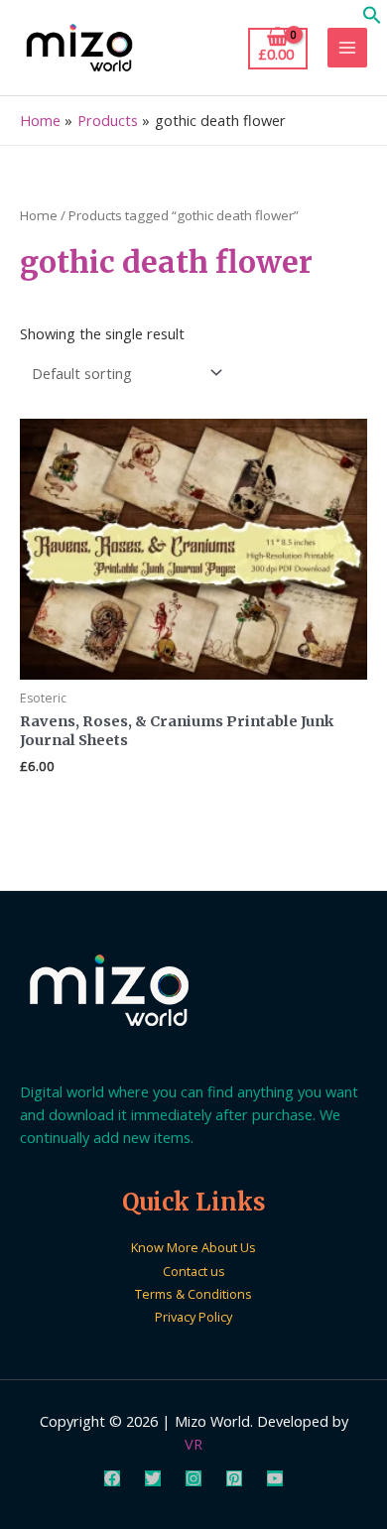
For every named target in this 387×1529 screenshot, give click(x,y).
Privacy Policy (193, 1317)
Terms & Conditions (193, 1294)
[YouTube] (275, 1478)
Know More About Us (193, 1247)
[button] (372, 19)
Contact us (194, 1271)
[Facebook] (112, 1478)
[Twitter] (153, 1478)
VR (193, 1444)
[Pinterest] (234, 1478)
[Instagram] (193, 1478)
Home (39, 215)
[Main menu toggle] (347, 47)
